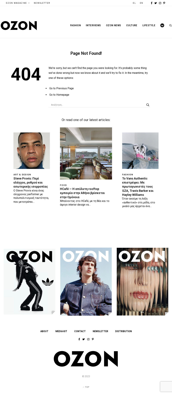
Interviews (93, 25)
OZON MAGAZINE (16, 3)
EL (134, 3)
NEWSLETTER (42, 3)
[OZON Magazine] (19, 25)
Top (86, 387)
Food (63, 185)
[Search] (169, 25)
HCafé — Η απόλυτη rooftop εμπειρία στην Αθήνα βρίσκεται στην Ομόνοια (82, 193)
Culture (131, 25)
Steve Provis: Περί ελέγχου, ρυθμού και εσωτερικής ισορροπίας (30, 182)
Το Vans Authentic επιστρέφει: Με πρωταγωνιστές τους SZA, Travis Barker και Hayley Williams (138, 186)
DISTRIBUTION (123, 331)
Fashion (75, 25)
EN (141, 3)
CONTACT (80, 331)
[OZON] (86, 366)
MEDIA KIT (61, 331)
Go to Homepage (59, 94)
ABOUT (44, 331)
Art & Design (22, 174)
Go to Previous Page (61, 88)
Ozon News (113, 25)
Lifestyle (148, 25)
